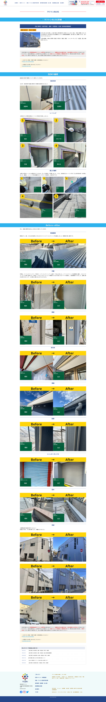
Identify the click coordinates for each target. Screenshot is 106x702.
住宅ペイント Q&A (55, 678)
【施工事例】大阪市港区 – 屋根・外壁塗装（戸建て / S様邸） (38, 650)
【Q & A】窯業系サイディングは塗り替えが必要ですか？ (38, 660)
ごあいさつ (37, 674)
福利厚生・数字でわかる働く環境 (76, 688)
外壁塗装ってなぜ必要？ (56, 676)
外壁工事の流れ (70, 676)
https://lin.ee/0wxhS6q (28, 61)
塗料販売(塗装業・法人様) (45, 2)
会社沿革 (67, 688)
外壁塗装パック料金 (78, 676)
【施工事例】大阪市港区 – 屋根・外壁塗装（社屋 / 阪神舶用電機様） (40, 652)
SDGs (81, 692)
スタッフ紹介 (64, 674)
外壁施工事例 (62, 678)
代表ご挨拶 (54, 688)
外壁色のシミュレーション (70, 678)
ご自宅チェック (64, 676)
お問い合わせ (101, 1)
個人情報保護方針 (76, 692)
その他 (36, 692)
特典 (83, 676)
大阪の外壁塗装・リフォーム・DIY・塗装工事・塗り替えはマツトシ (5, 2)
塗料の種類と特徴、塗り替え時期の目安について (36, 657)
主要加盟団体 (54, 689)
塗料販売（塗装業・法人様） (41, 683)
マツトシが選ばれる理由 (56, 674)
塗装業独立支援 (55, 2)
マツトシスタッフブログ (62, 692)
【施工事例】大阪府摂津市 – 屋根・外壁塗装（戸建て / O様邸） (39, 655)
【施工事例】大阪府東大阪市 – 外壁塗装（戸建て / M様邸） (38, 662)
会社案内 (37, 689)
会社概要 (63, 688)
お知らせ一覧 (69, 692)
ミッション (59, 688)
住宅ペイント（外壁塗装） (41, 677)
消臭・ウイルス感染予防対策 (33, 2)
